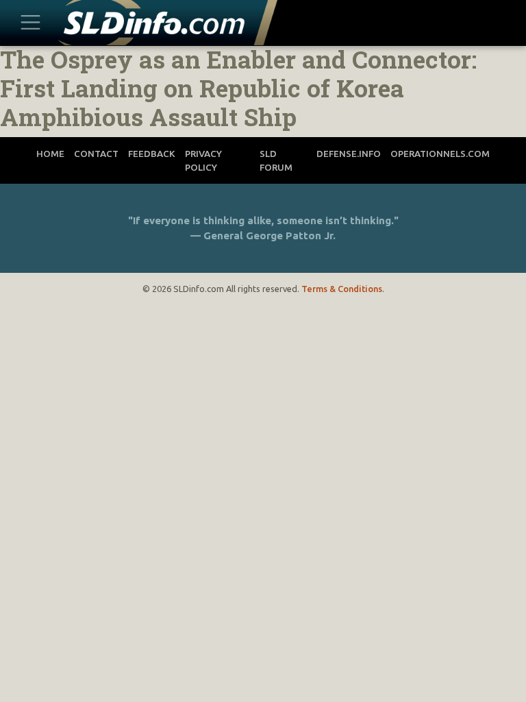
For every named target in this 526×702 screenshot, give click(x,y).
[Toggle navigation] (30, 23)
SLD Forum (276, 160)
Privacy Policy (203, 160)
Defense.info (348, 153)
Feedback (151, 153)
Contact (96, 153)
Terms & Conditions (341, 288)
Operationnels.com (440, 153)
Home (50, 153)
